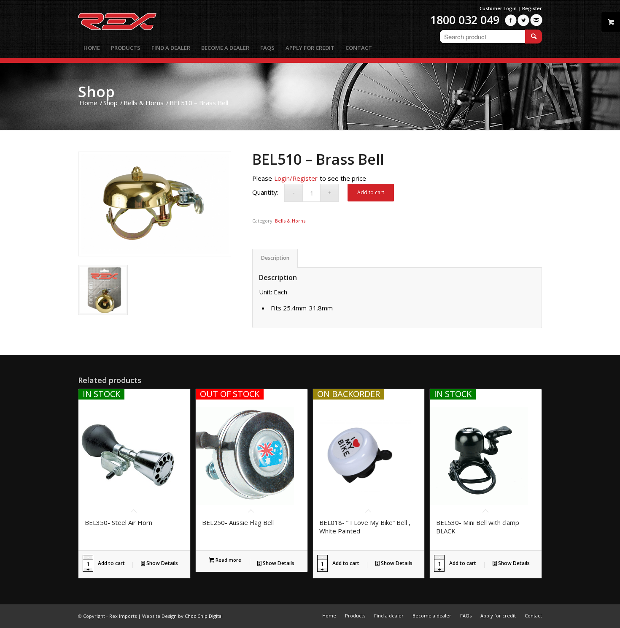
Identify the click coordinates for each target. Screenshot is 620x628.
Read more (227, 560)
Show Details (161, 563)
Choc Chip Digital (204, 616)
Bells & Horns (290, 220)
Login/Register (296, 178)
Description (275, 257)
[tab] (275, 258)
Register (532, 8)
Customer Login (498, 8)
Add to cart (370, 192)
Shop (96, 91)
